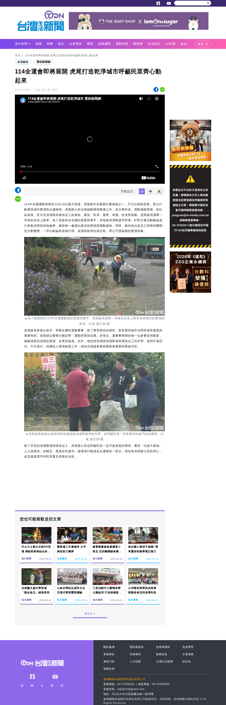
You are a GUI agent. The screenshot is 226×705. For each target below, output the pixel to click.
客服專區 (109, 654)
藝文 (61, 43)
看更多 (88, 613)
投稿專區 (135, 654)
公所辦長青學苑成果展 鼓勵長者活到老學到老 (142, 590)
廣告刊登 (109, 661)
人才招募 (135, 661)
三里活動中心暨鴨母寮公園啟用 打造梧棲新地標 (107, 592)
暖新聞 (138, 43)
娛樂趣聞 (104, 43)
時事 (50, 43)
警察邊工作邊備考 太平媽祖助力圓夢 (71, 549)
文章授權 (188, 654)
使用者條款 (163, 647)
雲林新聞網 (44, 61)
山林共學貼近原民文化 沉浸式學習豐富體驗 (71, 590)
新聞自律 (109, 668)
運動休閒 (122, 43)
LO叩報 (170, 43)
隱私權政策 (137, 647)
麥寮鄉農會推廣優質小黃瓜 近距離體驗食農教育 (107, 551)
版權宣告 (161, 654)
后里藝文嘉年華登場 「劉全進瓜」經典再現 (36, 590)
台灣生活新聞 (164, 661)
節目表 (186, 661)
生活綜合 (154, 43)
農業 (90, 43)
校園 (39, 43)
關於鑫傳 (109, 647)
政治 (184, 43)
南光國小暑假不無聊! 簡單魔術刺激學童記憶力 (143, 549)
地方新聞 (21, 43)
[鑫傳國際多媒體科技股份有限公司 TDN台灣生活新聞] (43, 21)
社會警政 (75, 43)
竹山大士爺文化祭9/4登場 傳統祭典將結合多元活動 (36, 551)
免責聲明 (188, 647)
